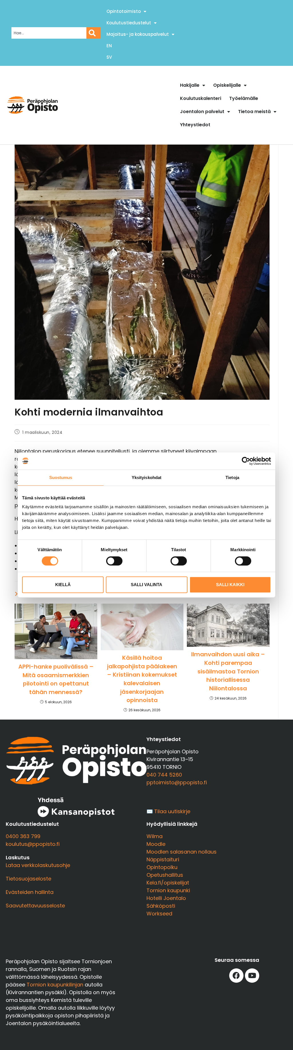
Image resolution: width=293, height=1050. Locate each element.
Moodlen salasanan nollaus (181, 851)
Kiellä (63, 584)
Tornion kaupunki (168, 890)
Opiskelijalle (227, 85)
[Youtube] (252, 975)
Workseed (159, 913)
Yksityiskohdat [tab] (146, 477)
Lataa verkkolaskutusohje (38, 865)
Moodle (155, 844)
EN (109, 46)
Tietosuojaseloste (28, 878)
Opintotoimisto (123, 11)
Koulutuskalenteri (200, 98)
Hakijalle (189, 85)
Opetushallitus (164, 874)
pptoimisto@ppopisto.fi (176, 782)
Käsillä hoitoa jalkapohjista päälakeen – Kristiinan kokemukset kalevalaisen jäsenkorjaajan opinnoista (142, 679)
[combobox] (48, 33)
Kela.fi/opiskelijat (167, 882)
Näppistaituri (162, 859)
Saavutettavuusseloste (35, 905)
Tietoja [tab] (232, 477)
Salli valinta (146, 584)
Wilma (154, 836)
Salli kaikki (230, 584)
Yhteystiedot (195, 124)
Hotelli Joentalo (166, 898)
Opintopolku (161, 867)
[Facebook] (236, 975)
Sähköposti (160, 905)
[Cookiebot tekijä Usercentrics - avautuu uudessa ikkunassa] (246, 461)
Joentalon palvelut (202, 111)
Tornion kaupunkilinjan (55, 984)
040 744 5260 (164, 774)
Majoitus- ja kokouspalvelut (137, 34)
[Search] (93, 33)
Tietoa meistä (254, 111)
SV (109, 57)
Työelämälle (243, 98)
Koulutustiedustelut (128, 23)
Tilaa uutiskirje (172, 811)
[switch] (114, 561)
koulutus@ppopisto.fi (33, 844)
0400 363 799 (23, 836)
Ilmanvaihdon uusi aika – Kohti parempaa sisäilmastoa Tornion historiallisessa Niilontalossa (228, 671)
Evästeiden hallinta (30, 892)
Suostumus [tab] (60, 477)
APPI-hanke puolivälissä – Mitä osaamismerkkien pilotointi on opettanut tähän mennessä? (56, 679)
